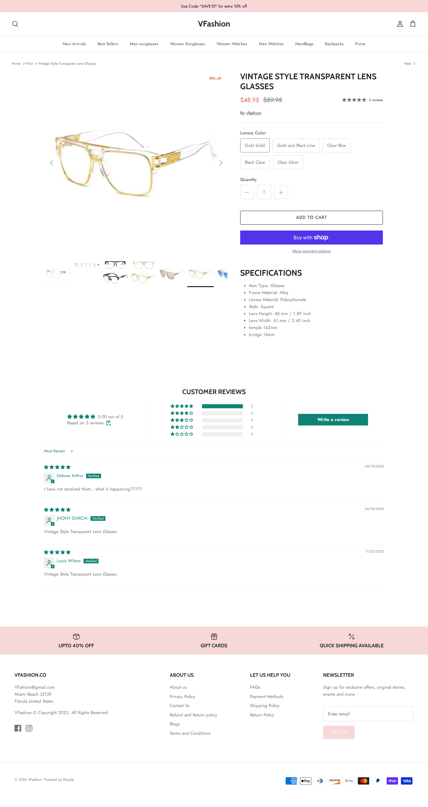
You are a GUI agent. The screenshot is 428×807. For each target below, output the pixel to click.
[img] (57, 467)
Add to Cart (311, 217)
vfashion (253, 113)
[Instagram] (29, 728)
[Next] (221, 163)
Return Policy (262, 715)
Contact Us (180, 705)
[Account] (399, 23)
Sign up (339, 732)
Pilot (29, 63)
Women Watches (232, 44)
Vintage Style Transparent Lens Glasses (67, 63)
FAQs (255, 687)
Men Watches (271, 44)
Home (16, 63)
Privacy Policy (182, 696)
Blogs (175, 724)
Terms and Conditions (190, 733)
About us (178, 687)
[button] (182, 406)
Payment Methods (266, 696)
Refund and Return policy (193, 715)
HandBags (304, 44)
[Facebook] (18, 728)
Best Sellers (108, 44)
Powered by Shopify (59, 779)
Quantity (248, 180)
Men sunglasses (144, 44)
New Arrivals (74, 44)
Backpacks (334, 44)
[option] (136, 163)
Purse (360, 44)
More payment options (311, 251)
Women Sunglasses (187, 44)
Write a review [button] (333, 419)
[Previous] (51, 163)
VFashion (35, 779)
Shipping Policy (265, 705)
